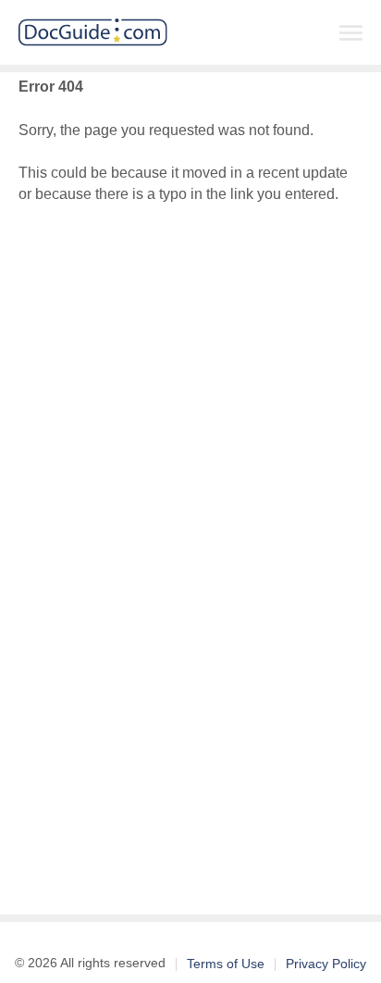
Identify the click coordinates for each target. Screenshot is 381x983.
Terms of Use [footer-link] (225, 963)
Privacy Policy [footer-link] (326, 963)
